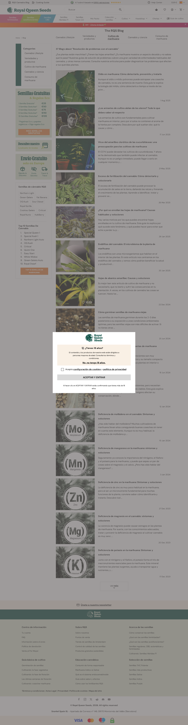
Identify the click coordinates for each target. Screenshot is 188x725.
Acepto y (95, 369)
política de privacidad (114, 369)
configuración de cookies (87, 369)
